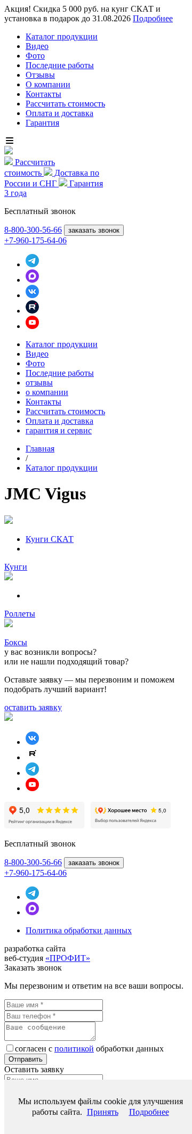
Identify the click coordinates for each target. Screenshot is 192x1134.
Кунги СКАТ (50, 539)
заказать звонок (93, 230)
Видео (37, 46)
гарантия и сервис (59, 430)
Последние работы (60, 65)
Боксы (15, 642)
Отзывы (40, 74)
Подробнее (153, 18)
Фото (35, 55)
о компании (47, 392)
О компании (48, 84)
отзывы (39, 382)
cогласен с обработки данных (89, 1048)
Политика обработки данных (79, 930)
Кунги (15, 566)
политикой (74, 1048)
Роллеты (19, 613)
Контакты (43, 93)
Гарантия (42, 122)
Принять (102, 1111)
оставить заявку (33, 707)
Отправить (26, 1059)
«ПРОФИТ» (67, 958)
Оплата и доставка (59, 113)
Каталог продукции (62, 36)
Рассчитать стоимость (65, 103)
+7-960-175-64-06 (35, 240)
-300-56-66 (33, 229)
